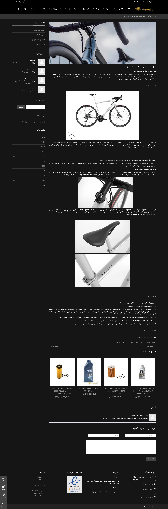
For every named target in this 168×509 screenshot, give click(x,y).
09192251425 (148, 489)
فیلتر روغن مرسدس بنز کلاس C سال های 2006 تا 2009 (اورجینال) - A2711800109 (62, 391)
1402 (43, 147)
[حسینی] (41, 62)
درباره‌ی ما (40, 479)
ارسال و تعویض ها (37, 490)
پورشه (96, 8)
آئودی (35, 8)
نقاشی (22, 122)
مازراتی (107, 8)
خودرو (42, 122)
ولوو (68, 8)
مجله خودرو (22, 8)
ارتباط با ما (39, 477)
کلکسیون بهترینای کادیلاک (26, 72)
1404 (43, 137)
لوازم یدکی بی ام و (150, 153)
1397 (43, 171)
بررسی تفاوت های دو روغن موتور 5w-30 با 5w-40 (25, 82)
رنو (44, 8)
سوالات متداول (38, 496)
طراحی (28, 122)
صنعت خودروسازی (39, 30)
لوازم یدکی (120, 8)
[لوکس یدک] (144, 9)
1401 (43, 151)
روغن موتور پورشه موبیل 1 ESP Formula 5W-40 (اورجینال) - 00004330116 (143, 391)
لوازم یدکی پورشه (151, 85)
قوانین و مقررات (38, 493)
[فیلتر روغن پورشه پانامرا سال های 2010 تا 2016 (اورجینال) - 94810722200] (116, 372)
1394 (43, 185)
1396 (43, 175)
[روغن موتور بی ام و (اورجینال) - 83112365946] (89, 372)
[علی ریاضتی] (41, 71)
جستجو (21, 107)
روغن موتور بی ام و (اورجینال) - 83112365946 (89, 389)
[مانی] (41, 90)
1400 (43, 156)
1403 (43, 142)
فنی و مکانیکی (40, 35)
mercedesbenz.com (145, 337)
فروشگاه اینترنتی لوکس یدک (147, 330)
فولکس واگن (56, 8)
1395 (43, 180)
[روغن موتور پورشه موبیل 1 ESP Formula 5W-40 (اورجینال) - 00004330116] (143, 372)
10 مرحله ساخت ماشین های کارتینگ (23, 63)
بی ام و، (35, 122)
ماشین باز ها (41, 44)
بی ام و (86, 8)
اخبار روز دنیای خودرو (38, 40)
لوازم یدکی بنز (152, 296)
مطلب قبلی (150, 346)
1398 (43, 166)
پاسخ (132, 415)
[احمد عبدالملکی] (41, 80)
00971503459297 (147, 497)
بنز (76, 8)
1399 (43, 161)
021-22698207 (148, 484)
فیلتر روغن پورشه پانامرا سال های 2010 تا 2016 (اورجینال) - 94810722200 (116, 391)
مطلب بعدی (55, 346)
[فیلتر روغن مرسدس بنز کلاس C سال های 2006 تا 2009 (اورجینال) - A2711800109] (62, 372)
